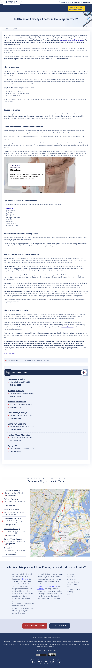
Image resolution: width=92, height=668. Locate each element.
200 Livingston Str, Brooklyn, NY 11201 (22, 426)
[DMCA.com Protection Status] (41, 655)
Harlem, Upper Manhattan (19, 435)
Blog (68, 594)
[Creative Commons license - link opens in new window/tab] (52, 654)
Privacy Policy (72, 584)
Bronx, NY (12, 446)
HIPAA (69, 587)
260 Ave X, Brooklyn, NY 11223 (20, 382)
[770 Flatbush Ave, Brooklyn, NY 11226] (60, 539)
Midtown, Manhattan (17, 402)
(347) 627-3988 (15, 396)
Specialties (76, 2)
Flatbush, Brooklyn (16, 390)
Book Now (76, 8)
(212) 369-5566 (15, 407)
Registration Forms (35, 626)
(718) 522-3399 (15, 429)
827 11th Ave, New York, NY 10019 (21, 404)
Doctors (86, 2)
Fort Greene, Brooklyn (17, 413)
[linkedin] (46, 661)
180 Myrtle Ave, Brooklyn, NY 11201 (21, 415)
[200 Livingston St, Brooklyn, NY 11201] (59, 532)
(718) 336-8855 (15, 385)
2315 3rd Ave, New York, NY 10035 (21, 437)
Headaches (9, 208)
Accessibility (71, 579)
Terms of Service (73, 582)
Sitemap (70, 592)
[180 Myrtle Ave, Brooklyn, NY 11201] (61, 532)
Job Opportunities (73, 589)
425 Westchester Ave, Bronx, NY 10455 (22, 449)
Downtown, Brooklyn (17, 424)
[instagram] (52, 661)
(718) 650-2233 (15, 418)
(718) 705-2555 (15, 452)
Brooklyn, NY (53, 586)
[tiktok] (59, 661)
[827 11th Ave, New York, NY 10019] (58, 517)
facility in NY (24, 579)
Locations (65, 2)
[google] (39, 661)
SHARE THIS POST (9, 354)
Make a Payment (59, 626)
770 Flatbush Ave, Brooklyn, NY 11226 (22, 393)
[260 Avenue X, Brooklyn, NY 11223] (57, 551)
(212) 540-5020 (15, 441)
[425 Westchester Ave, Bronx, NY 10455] (65, 509)
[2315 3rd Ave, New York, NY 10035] (62, 511)
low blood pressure (67, 327)
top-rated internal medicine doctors (71, 40)
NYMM (50, 650)
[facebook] (32, 661)
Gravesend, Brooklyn (17, 379)
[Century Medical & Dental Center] (11, 3)
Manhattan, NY (42, 586)
